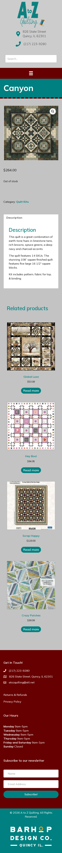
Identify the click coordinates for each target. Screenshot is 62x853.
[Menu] (31, 73)
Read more (31, 391)
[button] (53, 111)
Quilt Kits (22, 201)
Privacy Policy (12, 701)
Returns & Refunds (15, 695)
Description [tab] (14, 217)
